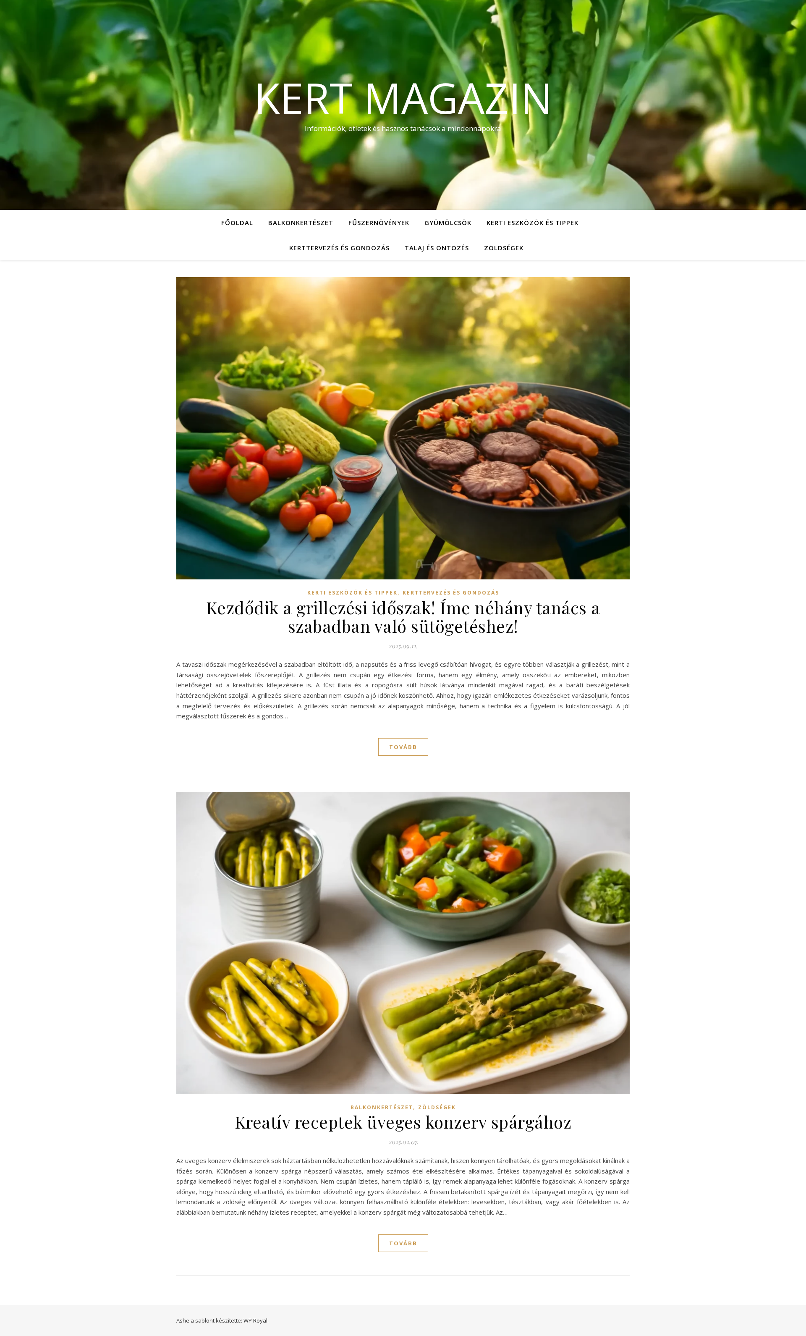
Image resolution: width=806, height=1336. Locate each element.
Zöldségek (503, 248)
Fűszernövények (378, 222)
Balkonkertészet (300, 222)
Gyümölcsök (447, 222)
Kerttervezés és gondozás (339, 248)
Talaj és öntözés (437, 248)
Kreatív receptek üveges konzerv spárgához (403, 1122)
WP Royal (255, 1320)
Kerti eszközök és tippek (532, 222)
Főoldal (237, 222)
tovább (403, 747)
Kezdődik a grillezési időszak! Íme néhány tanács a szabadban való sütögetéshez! (403, 616)
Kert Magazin (403, 97)
